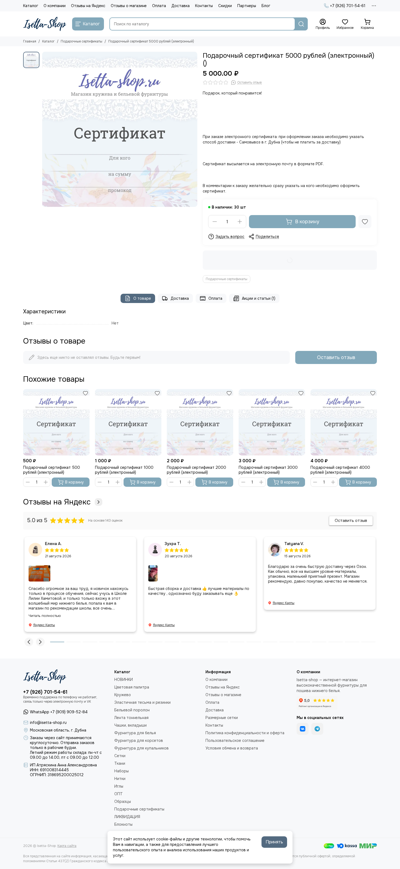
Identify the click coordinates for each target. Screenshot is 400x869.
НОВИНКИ (123, 679)
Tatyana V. (294, 543)
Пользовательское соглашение (234, 740)
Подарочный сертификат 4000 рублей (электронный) (340, 470)
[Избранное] (364, 221)
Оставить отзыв (336, 357)
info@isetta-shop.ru (48, 722)
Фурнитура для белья (135, 732)
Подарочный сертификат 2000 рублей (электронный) (196, 470)
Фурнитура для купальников (141, 748)
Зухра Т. (173, 543)
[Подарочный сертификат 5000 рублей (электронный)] (119, 129)
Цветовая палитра (131, 687)
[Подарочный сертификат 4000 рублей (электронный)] (343, 422)
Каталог (30, 5)
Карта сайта (66, 846)
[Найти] (301, 23)
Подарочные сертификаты (81, 41)
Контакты (204, 5)
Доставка (180, 5)
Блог (265, 5)
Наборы (121, 771)
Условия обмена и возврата (231, 748)
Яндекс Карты (44, 625)
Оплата (159, 5)
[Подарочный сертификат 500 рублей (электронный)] (56, 422)
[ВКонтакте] (303, 729)
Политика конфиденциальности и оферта (244, 732)
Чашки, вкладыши (130, 725)
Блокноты (123, 824)
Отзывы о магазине (129, 5)
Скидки (225, 5)
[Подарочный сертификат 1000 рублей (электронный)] (128, 422)
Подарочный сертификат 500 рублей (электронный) (51, 470)
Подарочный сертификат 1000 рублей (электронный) (124, 470)
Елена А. (53, 543)
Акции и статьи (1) (258, 298)
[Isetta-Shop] (45, 24)
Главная (29, 41)
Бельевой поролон (132, 710)
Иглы (118, 786)
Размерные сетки (221, 717)
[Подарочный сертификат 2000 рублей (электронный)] (200, 422)
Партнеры (246, 5)
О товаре (142, 298)
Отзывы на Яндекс (88, 5)
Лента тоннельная (131, 717)
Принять (274, 842)
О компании (55, 5)
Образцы (122, 801)
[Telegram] (317, 729)
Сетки (119, 755)
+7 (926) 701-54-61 (347, 5)
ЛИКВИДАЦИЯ (127, 816)
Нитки (119, 778)
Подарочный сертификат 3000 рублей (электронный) (268, 470)
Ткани (119, 763)
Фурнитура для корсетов (138, 740)
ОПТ (118, 793)
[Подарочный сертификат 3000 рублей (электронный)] (272, 422)
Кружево (122, 694)
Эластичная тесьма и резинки (142, 702)
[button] (28, 642)
